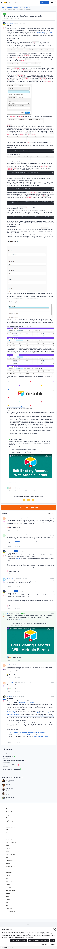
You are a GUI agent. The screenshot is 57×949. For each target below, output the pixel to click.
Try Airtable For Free (11, 911)
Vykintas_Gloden (10, 797)
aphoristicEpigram (10, 780)
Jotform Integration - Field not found (11, 769)
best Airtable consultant (30, 734)
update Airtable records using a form (21, 713)
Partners (8, 875)
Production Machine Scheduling (10, 765)
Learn (7, 851)
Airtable (8, 380)
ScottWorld (9, 696)
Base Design (5, 766)
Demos (8, 863)
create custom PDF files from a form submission (41, 713)
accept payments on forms (13, 714)
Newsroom (9, 908)
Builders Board (17, 7)
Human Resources (11, 842)
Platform (8, 809)
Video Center (9, 860)
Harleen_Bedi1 (10, 682)
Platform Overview (11, 812)
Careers (8, 899)
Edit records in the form (8, 756)
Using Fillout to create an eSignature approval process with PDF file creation (27, 732)
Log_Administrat (11, 535)
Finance (8, 848)
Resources (9, 872)
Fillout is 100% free (11, 711)
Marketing (8, 836)
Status (8, 905)
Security (28, 924)
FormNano (17, 541)
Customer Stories (10, 866)
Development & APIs (7, 771)
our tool (22, 446)
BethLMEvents (9, 788)
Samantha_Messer (11, 518)
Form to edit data (7, 752)
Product (8, 833)
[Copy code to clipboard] (53, 150)
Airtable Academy (10, 854)
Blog (7, 902)
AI (6, 824)
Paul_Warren (10, 664)
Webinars (8, 869)
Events (8, 857)
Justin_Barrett (10, 23)
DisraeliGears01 (10, 793)
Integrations (9, 815)
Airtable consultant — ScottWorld (42, 736)
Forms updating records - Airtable (16, 407)
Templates (8, 887)
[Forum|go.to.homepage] (10, 2)
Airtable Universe (10, 890)
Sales (7, 845)
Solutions (8, 830)
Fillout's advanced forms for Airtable (26, 702)
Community (9, 7)
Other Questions (6, 758)
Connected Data (10, 827)
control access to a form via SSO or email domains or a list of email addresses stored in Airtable (31, 716)
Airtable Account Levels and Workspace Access (13, 760)
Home (2, 7)
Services (8, 878)
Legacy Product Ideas (8, 753)
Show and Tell (26, 7)
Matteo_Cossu (10, 578)
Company (8, 893)
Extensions (9, 818)
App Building (9, 821)
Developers (9, 881)
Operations (9, 839)
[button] (2, 3)
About (7, 896)
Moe (8, 613)
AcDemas (8, 784)
